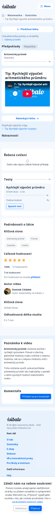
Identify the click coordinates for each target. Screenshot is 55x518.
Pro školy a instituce (18, 463)
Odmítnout (21, 508)
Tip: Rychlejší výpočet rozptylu (20, 128)
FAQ (9, 475)
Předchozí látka (29, 29)
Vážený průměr (13, 39)
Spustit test (15, 206)
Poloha (25, 245)
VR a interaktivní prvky (20, 458)
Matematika (15, 15)
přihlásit (35, 277)
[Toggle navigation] (45, 6)
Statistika (31, 15)
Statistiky (12, 444)
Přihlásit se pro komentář (35, 396)
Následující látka (26, 118)
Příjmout (35, 508)
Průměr (34, 238)
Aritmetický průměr (15, 238)
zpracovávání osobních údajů (27, 501)
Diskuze (11, 453)
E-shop (10, 449)
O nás (10, 439)
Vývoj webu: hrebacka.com (19, 428)
